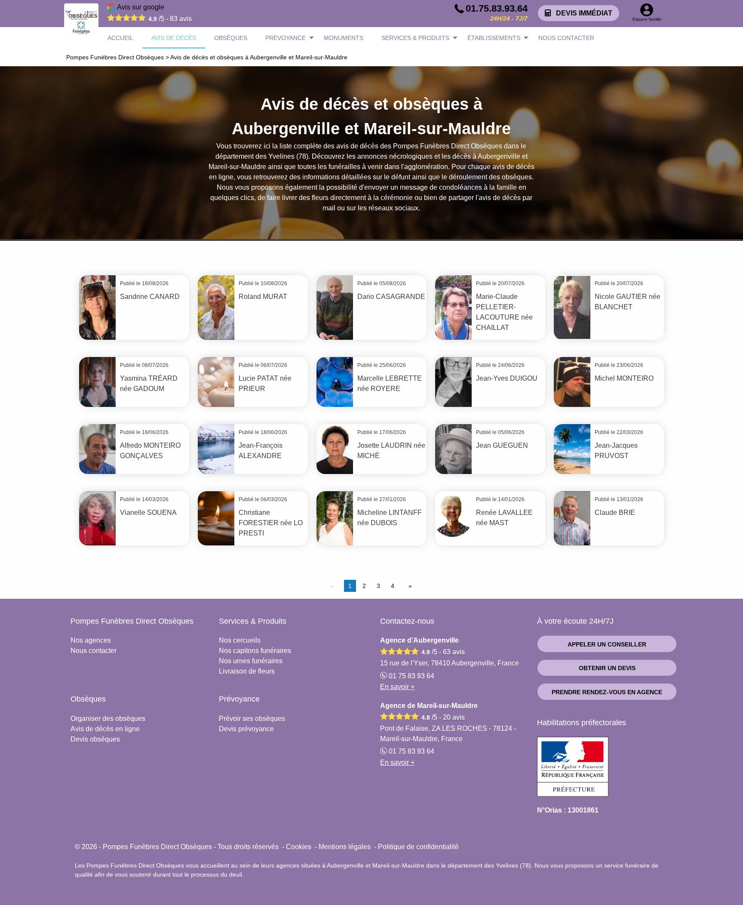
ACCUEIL (120, 37)
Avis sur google (154, 12)
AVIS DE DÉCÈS (173, 37)
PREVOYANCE (285, 37)
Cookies (298, 846)
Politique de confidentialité (418, 846)
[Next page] (408, 586)
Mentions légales (345, 846)
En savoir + (397, 686)
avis (181, 18)
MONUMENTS (343, 37)
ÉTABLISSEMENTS (493, 37)
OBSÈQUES (230, 37)
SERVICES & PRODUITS (415, 37)
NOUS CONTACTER (566, 37)
